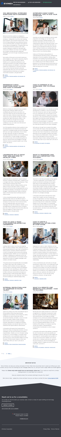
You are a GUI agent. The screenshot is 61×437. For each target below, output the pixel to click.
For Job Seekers (34, 2)
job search (42, 143)
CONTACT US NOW (8, 405)
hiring (10, 344)
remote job (47, 347)
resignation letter (42, 278)
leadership (16, 214)
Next (10, 353)
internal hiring (15, 344)
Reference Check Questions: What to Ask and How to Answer (13, 86)
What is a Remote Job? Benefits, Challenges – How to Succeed (45, 289)
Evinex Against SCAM (53, 378)
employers (6, 76)
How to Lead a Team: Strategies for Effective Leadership (14, 223)
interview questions (13, 76)
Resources (48, 2)
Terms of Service (55, 429)
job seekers (47, 143)
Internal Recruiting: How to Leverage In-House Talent (14, 289)
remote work (52, 347)
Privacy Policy (46, 429)
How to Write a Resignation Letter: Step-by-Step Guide (44, 223)
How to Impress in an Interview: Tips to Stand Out (44, 86)
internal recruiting (22, 344)
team (50, 213)
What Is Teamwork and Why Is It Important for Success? (44, 156)
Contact (18, 4)
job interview (20, 76)
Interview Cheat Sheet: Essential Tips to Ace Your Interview (45, 14)
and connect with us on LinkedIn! (10, 408)
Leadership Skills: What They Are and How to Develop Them (14, 156)
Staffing (6, 75)
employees (6, 214)
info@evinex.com (24, 418)
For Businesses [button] (20, 2)
